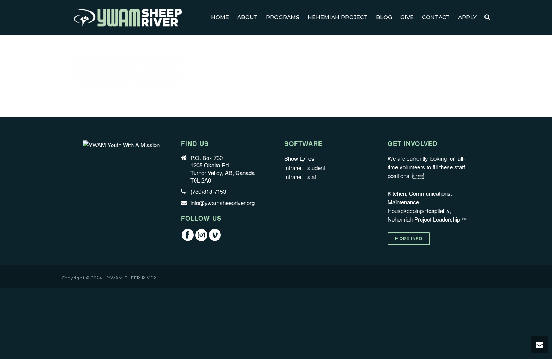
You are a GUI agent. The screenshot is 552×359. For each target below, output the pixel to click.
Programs (282, 17)
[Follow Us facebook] (188, 235)
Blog (384, 17)
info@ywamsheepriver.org (222, 202)
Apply (467, 17)
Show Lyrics (299, 158)
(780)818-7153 (208, 191)
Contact (436, 17)
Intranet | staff (301, 177)
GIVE (407, 17)
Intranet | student (304, 168)
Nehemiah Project (338, 17)
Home (220, 17)
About (247, 17)
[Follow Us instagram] (201, 235)
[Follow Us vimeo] (215, 235)
